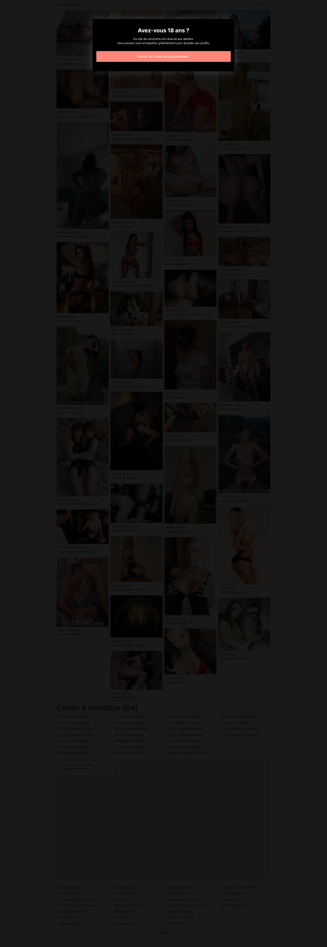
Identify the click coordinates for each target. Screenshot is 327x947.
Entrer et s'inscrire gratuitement (163, 56)
